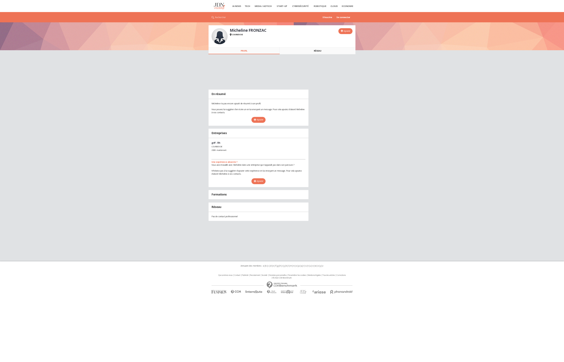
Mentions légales (314, 275)
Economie (347, 6)
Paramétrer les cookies (297, 275)
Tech (247, 6)
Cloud (334, 6)
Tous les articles (329, 275)
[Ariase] (319, 291)
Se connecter (343, 17)
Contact (237, 275)
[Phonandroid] (341, 292)
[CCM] (236, 292)
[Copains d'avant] (287, 292)
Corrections (341, 275)
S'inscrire (327, 17)
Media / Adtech (263, 6)
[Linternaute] (253, 291)
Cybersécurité (300, 6)
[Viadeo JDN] (303, 292)
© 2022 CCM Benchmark (282, 278)
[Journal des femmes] (219, 292)
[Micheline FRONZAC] (220, 36)
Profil (244, 50)
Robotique (320, 6)
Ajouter (347, 31)
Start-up (282, 6)
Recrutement (255, 275)
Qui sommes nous (225, 275)
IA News (236, 6)
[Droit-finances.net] (271, 292)
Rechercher (220, 17)
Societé (264, 275)
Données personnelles (278, 275)
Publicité (245, 275)
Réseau (317, 50)
